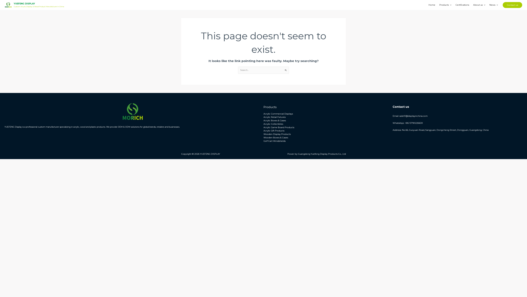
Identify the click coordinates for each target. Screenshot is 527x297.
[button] (450, 5)
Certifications (462, 5)
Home (431, 5)
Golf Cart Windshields (275, 141)
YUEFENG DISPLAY (24, 3)
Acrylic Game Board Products (279, 127)
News (492, 5)
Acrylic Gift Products (274, 130)
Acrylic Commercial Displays (278, 113)
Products (444, 5)
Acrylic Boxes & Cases (275, 120)
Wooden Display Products (277, 134)
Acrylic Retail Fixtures (275, 117)
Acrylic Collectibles (273, 124)
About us (478, 5)
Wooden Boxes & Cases (276, 137)
